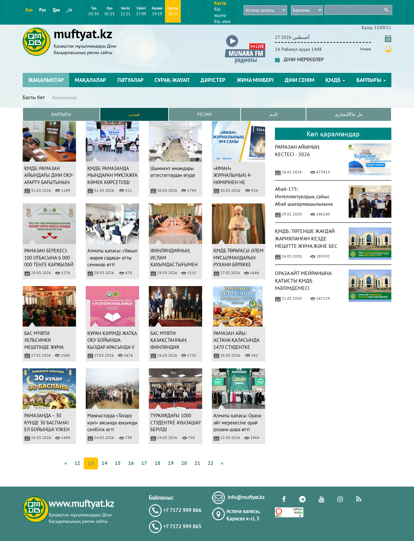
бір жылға (220, 12)
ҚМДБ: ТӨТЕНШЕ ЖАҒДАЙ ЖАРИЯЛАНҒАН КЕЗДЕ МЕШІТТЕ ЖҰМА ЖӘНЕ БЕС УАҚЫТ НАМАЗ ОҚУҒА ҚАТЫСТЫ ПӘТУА (306, 246)
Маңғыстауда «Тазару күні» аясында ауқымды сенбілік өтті (112, 422)
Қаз (29, 10)
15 (118, 463)
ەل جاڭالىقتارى (349, 114)
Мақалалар (90, 80)
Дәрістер (213, 80)
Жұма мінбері (255, 80)
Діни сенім (299, 80)
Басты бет (34, 97)
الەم (273, 114)
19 (171, 463)
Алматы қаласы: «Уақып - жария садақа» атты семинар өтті (112, 257)
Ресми (204, 114)
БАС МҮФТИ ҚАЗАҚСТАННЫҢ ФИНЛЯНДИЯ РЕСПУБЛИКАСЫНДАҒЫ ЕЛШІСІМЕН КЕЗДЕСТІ (175, 347)
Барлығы (369, 80)
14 (104, 463)
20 (184, 463)
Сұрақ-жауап (172, 80)
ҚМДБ (333, 80)
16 (131, 463)
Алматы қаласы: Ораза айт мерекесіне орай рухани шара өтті (237, 422)
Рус (42, 10)
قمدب (134, 114)
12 (77, 463)
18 (157, 463)
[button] (245, 36)
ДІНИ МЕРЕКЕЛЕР (302, 59)
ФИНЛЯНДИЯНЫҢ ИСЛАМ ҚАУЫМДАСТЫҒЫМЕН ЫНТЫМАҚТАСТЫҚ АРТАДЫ (174, 264)
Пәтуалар (130, 80)
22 (210, 463)
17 (144, 463)
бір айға (222, 21)
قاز (69, 10)
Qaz (56, 10)
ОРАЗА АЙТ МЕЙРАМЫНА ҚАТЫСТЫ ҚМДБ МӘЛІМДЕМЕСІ (303, 280)
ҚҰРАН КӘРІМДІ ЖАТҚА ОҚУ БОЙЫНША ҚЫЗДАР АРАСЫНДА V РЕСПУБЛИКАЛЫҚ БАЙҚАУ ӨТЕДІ (112, 347)
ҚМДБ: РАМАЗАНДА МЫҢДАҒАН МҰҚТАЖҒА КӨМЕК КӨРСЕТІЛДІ (112, 175)
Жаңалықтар (46, 80)
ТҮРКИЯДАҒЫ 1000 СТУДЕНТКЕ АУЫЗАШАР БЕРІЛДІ (175, 422)
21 (197, 463)
